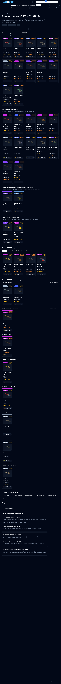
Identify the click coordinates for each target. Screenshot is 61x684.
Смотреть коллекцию (54, 282)
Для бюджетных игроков (8, 508)
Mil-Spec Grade (18, 250)
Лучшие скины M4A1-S (40, 495)
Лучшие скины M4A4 (29, 495)
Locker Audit (38, 5)
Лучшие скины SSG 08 (19, 498)
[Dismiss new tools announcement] (59, 5)
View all (57, 7)
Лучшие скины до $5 (14, 505)
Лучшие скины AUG (52, 495)
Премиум (32, 28)
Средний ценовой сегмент (22, 28)
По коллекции (45, 28)
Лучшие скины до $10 (25, 505)
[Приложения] (2, 2)
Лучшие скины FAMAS (7, 498)
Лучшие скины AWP (18, 495)
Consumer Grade (34, 250)
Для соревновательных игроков (38, 505)
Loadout (44, 1)
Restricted (11, 250)
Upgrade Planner (46, 5)
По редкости (38, 28)
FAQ (51, 28)
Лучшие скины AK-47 (7, 495)
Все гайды (5, 505)
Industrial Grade (26, 250)
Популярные (5, 28)
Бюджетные (12, 28)
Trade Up (38, 1)
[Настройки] (34, 2)
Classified (4, 250)
